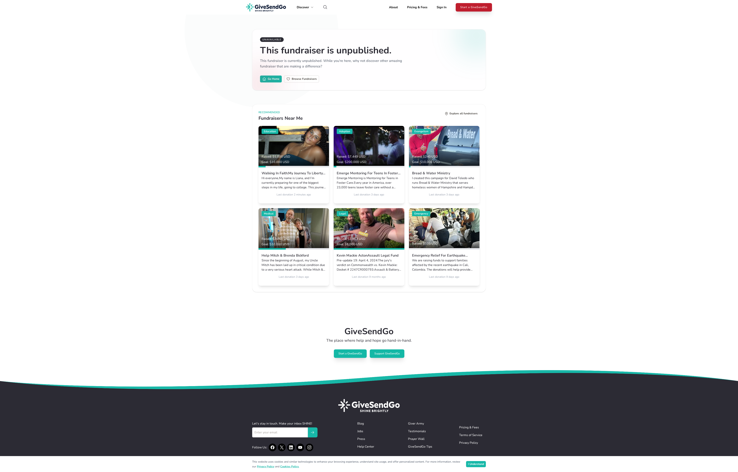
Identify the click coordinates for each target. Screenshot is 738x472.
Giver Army (416, 423)
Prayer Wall (416, 439)
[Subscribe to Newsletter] (312, 432)
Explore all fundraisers (464, 113)
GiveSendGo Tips (420, 447)
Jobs (360, 431)
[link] (293, 165)
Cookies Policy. (289, 466)
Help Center (365, 447)
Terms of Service (470, 435)
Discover (303, 7)
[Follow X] (282, 447)
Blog (360, 423)
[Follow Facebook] (272, 447)
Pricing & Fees (417, 7)
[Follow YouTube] (300, 447)
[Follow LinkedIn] (291, 447)
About (393, 7)
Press (361, 439)
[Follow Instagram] (309, 447)
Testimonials (417, 431)
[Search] (325, 7)
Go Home (273, 79)
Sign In (441, 7)
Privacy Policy (468, 443)
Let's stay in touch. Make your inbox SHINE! (282, 423)
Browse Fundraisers (304, 79)
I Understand (476, 464)
